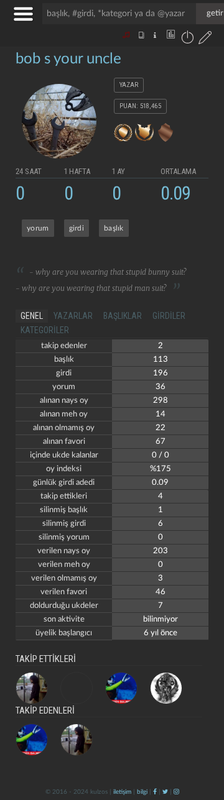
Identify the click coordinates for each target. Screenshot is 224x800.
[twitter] (165, 792)
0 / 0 (160, 455)
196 (160, 373)
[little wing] (121, 688)
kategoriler (45, 330)
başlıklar (122, 316)
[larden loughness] (166, 688)
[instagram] (176, 792)
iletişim (122, 792)
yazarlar (73, 316)
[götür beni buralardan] (202, 737)
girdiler (168, 316)
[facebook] (155, 792)
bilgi (142, 792)
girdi (77, 228)
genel (32, 316)
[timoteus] (32, 688)
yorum (38, 228)
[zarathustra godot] (76, 688)
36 (161, 387)
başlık (114, 228)
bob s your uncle (68, 59)
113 (160, 360)
